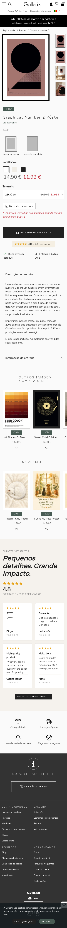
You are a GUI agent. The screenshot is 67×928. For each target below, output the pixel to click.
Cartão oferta (35, 786)
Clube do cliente (41, 869)
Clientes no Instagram (12, 858)
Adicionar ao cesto (35, 232)
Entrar (36, 852)
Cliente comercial (42, 875)
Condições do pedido (12, 863)
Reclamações (40, 881)
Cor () (9, 162)
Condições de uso (10, 869)
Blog (4, 852)
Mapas (5, 835)
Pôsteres (6, 817)
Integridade (7, 875)
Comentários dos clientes (46, 817)
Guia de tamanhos (20, 206)
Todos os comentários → (33, 696)
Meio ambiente (41, 829)
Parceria (37, 823)
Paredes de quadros (11, 812)
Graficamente (10, 122)
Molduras (6, 823)
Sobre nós (38, 812)
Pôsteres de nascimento (13, 829)
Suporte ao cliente (42, 858)
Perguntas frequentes (44, 863)
